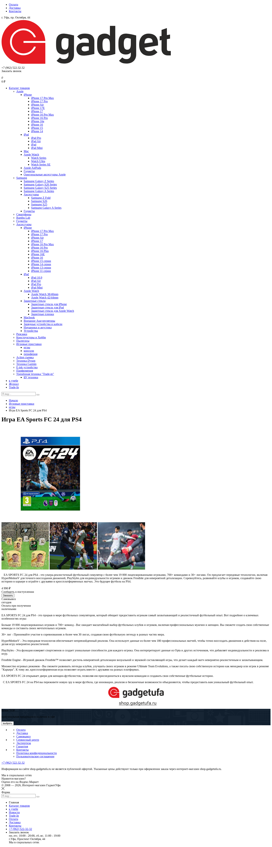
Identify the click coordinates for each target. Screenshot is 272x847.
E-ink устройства (27, 367)
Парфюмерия (24, 370)
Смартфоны (23, 214)
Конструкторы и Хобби (31, 337)
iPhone (28, 94)
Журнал (14, 384)
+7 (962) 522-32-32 (13, 762)
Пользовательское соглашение (35, 756)
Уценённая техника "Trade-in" (35, 374)
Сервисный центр (27, 739)
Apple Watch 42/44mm (44, 297)
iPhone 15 (37, 127)
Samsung (21, 177)
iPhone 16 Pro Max (42, 114)
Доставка (15, 7)
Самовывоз (23, 736)
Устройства (31, 330)
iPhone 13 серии (41, 267)
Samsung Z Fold (41, 197)
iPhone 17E (38, 108)
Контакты (15, 11)
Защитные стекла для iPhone (49, 304)
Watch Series (38, 157)
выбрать (7, 723)
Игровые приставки (29, 344)
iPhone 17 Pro (39, 101)
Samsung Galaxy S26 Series (40, 184)
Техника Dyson (25, 360)
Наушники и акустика (38, 327)
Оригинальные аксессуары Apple (45, 174)
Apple (19, 91)
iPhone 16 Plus (40, 251)
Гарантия (22, 746)
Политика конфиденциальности (36, 753)
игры (27, 347)
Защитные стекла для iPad (47, 307)
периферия (30, 354)
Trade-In (14, 387)
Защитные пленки (42, 314)
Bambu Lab (23, 217)
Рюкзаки (21, 334)
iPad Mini (37, 147)
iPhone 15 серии (41, 261)
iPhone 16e (37, 121)
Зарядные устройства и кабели (43, 324)
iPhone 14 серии (41, 264)
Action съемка (25, 357)
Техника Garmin (26, 364)
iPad (26, 134)
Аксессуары (31, 194)
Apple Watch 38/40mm (44, 294)
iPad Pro (36, 137)
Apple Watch (31, 154)
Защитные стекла (35, 300)
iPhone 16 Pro (39, 118)
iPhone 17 (37, 111)
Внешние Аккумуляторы (39, 320)
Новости (14, 812)
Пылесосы (22, 340)
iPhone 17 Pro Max (42, 98)
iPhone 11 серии (41, 270)
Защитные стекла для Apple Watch (52, 310)
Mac (26, 151)
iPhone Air (37, 104)
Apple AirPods (32, 167)
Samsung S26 (39, 201)
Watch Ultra (38, 161)
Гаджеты (29, 171)
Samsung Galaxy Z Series (39, 181)
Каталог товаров (19, 88)
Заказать (8, 595)
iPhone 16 (37, 124)
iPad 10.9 (36, 277)
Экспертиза (23, 743)
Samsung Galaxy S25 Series (40, 187)
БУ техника (31, 377)
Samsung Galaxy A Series (39, 191)
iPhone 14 (37, 131)
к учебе (13, 380)
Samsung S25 (39, 204)
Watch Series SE (41, 164)
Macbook (29, 317)
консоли (29, 350)
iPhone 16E (38, 254)
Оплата (13, 4)
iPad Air (36, 141)
